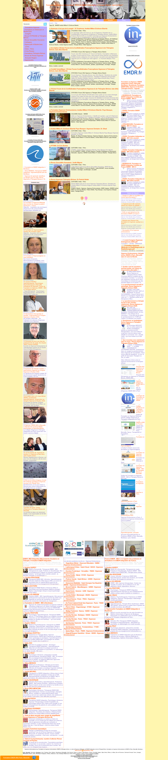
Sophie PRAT (30, 653)
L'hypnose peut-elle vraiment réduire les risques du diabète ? (131, 204)
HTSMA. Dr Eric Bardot (59, 145)
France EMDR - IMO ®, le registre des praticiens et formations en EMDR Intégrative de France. (123, 559)
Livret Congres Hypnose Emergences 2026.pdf (132, 241)
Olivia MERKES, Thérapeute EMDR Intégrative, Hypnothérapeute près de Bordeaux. (35, 172)
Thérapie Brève (78, 44)
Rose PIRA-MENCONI (33, 688)
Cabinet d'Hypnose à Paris (129, 503)
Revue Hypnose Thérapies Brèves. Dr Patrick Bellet (70, 179)
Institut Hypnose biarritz (66, 44)
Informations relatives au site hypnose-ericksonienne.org (84, 755)
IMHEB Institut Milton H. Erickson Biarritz (83, 137)
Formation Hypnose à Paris (132, 25)
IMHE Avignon (105, 188)
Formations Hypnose (32, 27)
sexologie (107, 64)
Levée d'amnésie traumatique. (36, 729)
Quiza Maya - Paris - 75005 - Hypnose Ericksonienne (85, 631)
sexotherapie (87, 169)
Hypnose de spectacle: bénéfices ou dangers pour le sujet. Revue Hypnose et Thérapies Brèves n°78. (35, 177)
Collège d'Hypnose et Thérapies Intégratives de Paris (140, 409)
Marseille (28, 752)
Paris (24, 752)
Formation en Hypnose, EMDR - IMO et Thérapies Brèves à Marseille (140, 469)
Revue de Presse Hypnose (33, 55)
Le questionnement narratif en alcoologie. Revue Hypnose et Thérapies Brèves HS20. (132, 286)
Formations (56, 20)
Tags (56, 23)
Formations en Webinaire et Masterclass (34, 30)
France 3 (83, 42)
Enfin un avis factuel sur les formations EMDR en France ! (130, 212)
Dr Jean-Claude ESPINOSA (95, 40)
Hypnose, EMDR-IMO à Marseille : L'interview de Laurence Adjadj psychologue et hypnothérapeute (35, 426)
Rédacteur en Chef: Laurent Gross (84, 754)
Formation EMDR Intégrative (133, 55)
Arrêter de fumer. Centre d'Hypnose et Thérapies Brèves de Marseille (34, 509)
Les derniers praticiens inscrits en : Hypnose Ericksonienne (82, 561)
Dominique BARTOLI (32, 633)
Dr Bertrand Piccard (76, 119)
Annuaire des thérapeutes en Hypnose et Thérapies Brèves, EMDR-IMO (132, 376)
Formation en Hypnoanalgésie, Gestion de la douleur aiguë (34, 230)
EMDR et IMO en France (140, 423)
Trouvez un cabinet (93, 753)
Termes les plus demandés (84, 758)
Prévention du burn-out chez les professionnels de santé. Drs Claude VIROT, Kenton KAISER (35, 342)
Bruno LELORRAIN (32, 594)
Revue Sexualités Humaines (34, 40)
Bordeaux (38, 752)
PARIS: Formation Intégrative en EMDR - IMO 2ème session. (132, 150)
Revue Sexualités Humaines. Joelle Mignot (66, 162)
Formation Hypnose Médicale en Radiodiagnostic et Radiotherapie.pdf (132, 247)
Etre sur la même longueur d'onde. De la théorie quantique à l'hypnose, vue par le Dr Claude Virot (35, 481)
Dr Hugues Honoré (81, 40)
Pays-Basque (99, 189)
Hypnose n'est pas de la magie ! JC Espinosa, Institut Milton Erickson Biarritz (79, 28)
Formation (124, 243)
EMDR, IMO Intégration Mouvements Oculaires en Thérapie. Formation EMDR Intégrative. (41, 559)
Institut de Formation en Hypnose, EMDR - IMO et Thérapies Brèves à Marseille (132, 477)
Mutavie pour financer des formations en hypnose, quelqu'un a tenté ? (132, 222)
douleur (112, 61)
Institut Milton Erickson (101, 137)
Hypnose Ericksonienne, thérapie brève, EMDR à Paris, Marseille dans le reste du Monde (132, 255)
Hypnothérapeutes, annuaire (130, 532)
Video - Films (29, 49)
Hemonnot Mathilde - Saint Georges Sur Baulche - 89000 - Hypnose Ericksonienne (83, 584)
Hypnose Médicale (111, 42)
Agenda (97, 20)
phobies (93, 64)
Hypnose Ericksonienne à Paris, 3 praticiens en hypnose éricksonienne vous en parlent (132, 519)
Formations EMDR (70, 20)
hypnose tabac (107, 63)
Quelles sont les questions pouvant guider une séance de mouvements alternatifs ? (131, 268)
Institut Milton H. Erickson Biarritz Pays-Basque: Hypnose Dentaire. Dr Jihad (79, 129)
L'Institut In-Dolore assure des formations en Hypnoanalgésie (130, 448)
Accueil (29, 20)
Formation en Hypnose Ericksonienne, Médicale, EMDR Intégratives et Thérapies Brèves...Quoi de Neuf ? (84, 5)
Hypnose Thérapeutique (77, 43)
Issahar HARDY (30, 567)
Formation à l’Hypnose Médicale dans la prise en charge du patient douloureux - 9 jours (34, 204)
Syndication (87, 750)
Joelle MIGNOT (99, 168)
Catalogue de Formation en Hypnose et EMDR (140, 398)
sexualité (94, 169)
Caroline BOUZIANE (32, 577)
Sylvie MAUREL (30, 671)
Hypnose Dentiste (98, 136)
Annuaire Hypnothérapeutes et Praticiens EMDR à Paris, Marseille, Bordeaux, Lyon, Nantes (132, 536)
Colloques (28, 42)
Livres (124, 20)
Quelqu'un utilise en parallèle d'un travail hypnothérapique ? (132, 196)
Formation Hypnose (108, 40)
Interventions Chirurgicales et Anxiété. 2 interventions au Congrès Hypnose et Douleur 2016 (35, 315)
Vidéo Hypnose (87, 44)
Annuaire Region (31, 58)
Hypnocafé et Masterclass (33, 44)
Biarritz (73, 136)
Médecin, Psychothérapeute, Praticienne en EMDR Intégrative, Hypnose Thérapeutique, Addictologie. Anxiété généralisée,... (126, 598)
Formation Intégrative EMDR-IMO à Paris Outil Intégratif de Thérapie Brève (35, 114)
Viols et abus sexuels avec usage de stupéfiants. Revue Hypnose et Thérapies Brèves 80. (41, 716)
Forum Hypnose (75, 42)
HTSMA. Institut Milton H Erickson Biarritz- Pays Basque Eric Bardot (92, 150)
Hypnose (89, 42)
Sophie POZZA (30, 698)
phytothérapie (100, 64)
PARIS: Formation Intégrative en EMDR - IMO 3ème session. (132, 179)
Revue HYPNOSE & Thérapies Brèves (83, 20)
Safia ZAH (28, 643)
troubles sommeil (58, 66)
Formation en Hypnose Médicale (140, 454)
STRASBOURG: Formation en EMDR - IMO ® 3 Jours (132, 125)
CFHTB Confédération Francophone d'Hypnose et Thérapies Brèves (90, 39)
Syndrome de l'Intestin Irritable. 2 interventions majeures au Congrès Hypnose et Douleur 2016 (34, 370)
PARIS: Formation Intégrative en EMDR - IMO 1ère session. (132, 137)
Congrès (43, 20)
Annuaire (110, 20)
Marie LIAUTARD (31, 586)
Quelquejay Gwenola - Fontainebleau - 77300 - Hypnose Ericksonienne (81, 628)
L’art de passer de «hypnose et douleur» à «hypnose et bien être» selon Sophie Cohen (34, 454)
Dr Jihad (78, 136)
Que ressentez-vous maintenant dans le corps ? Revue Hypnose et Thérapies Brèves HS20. (132, 341)
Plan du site (78, 750)
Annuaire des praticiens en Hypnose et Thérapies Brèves (140, 369)
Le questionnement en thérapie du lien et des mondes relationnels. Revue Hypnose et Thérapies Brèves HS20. (132, 303)
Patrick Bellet (90, 189)
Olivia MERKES (30, 663)
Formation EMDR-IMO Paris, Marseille (16, 757)
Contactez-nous (35, 182)
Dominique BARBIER (32, 708)
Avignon (73, 188)
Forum (138, 20)
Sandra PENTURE (31, 613)
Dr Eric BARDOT (76, 151)
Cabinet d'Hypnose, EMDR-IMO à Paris (140, 383)
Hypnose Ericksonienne (99, 42)
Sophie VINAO (30, 623)
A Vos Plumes (29, 51)
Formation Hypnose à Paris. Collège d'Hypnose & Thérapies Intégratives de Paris (35, 66)
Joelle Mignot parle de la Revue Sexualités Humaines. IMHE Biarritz (92, 167)
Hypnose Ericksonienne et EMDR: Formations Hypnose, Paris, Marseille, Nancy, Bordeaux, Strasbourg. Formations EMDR (131, 200)
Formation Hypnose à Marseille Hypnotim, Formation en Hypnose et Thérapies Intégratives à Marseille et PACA (35, 141)
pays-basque (112, 137)
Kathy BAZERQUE (31, 680)
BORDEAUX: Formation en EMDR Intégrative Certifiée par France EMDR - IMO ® (131, 96)
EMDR (83, 151)
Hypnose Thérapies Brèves (93, 43)
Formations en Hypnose (140, 482)
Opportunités (29, 60)
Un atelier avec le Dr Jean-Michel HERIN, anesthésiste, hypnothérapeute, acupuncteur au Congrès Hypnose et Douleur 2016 (35, 398)
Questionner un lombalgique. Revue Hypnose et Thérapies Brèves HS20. (132, 322)
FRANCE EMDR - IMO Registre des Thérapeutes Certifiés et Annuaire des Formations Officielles (35, 90)
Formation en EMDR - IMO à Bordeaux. (39, 603)
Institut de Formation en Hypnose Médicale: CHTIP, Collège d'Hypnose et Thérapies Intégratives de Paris (131, 417)
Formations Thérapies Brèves (34, 53)
